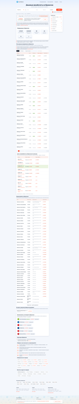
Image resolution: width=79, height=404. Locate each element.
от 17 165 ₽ (29, 176)
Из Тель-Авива (24, 375)
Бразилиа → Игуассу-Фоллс (21, 142)
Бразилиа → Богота (20, 299)
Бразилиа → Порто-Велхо (21, 269)
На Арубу (22, 365)
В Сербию (31, 365)
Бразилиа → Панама (20, 279)
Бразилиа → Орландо (20, 267)
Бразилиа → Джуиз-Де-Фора (21, 93)
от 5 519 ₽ (30, 163)
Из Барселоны (20, 373)
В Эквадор (33, 363)
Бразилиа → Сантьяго (20, 281)
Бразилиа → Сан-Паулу (21, 160)
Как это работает (50, 1)
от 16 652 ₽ (37, 173)
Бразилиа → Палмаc (20, 89)
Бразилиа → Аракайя (20, 81)
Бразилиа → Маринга (20, 108)
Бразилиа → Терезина (20, 239)
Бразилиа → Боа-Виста (20, 264)
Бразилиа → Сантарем (20, 293)
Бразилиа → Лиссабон (20, 273)
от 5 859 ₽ (30, 169)
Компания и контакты (53, 399)
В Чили (43, 361)
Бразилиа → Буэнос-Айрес (21, 177)
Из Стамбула (39, 373)
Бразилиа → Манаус (20, 146)
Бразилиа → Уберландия (20, 70)
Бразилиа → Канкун (20, 302)
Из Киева (19, 375)
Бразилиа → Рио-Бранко (20, 259)
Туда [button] (37, 9)
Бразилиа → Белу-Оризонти (21, 135)
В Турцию (22, 361)
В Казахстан (43, 363)
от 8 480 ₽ (30, 173)
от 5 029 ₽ (29, 190)
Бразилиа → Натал (20, 123)
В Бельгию (41, 365)
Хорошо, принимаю (57, 401)
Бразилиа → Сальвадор (20, 66)
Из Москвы (24, 373)
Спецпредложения (43, 1)
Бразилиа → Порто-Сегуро (21, 131)
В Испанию (32, 361)
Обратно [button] (44, 9)
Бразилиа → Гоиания (20, 228)
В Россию (32, 359)
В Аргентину (22, 363)
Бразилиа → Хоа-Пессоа (20, 244)
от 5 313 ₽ (30, 159)
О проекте (56, 1)
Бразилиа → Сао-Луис (20, 127)
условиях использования (41, 401)
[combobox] (20, 9)
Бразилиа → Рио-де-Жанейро (21, 77)
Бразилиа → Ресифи (20, 62)
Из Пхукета (44, 373)
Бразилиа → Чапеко (20, 74)
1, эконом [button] (51, 9)
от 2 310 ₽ (30, 166)
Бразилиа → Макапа (20, 275)
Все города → (29, 375)
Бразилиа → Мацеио (20, 112)
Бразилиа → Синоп (20, 277)
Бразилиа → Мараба (20, 104)
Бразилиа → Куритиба (20, 231)
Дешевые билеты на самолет (20, 13)
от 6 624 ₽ (37, 166)
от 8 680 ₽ (37, 163)
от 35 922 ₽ (29, 183)
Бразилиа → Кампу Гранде (21, 116)
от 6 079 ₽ (29, 186)
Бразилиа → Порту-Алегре (21, 100)
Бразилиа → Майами (20, 254)
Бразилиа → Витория (20, 250)
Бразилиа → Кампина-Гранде (21, 85)
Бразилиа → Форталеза (20, 212)
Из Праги (35, 373)
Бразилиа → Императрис (21, 289)
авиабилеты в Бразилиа (24, 25)
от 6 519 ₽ (37, 159)
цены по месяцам (25, 354)
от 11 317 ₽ (37, 169)
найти (36, 176)
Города (25, 13)
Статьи (61, 1)
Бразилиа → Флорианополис (21, 58)
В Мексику (42, 359)
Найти (45, 19)
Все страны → (19, 367)
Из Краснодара (30, 373)
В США (22, 359)
